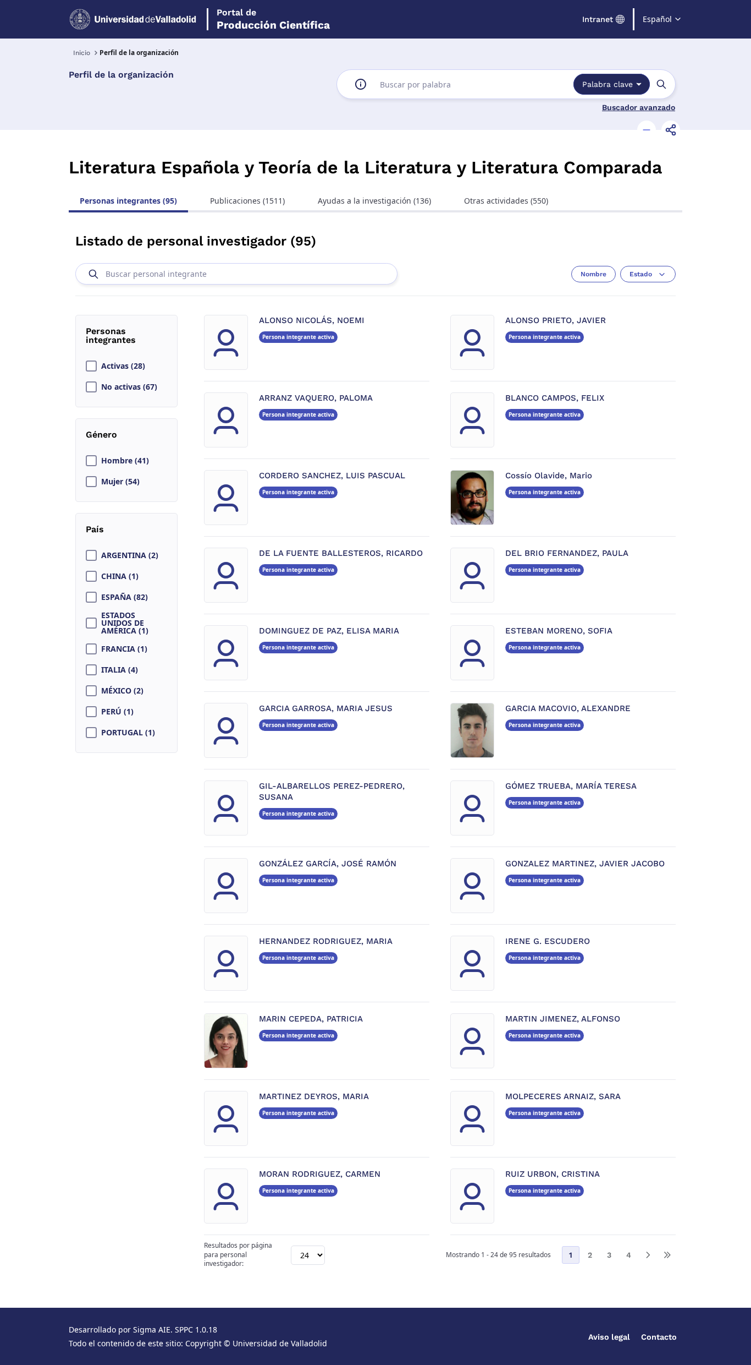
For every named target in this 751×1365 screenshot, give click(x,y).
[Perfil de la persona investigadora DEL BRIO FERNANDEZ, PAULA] (472, 575)
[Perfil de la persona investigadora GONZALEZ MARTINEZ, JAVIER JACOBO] (472, 885)
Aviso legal (609, 1337)
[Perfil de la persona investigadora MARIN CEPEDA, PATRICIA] (226, 1040)
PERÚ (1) (117, 712)
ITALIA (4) (119, 670)
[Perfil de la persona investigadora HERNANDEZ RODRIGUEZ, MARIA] (226, 963)
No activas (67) (129, 387)
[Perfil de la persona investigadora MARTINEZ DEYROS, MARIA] (226, 1118)
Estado (640, 274)
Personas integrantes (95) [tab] (128, 200)
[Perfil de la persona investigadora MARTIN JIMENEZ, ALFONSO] (472, 1040)
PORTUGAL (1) (128, 732)
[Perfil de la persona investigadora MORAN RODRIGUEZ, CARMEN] (226, 1196)
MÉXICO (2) (122, 691)
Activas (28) (123, 366)
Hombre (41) (125, 461)
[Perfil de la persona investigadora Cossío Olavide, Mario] (472, 497)
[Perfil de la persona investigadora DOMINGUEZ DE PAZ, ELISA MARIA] (226, 652)
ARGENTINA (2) (129, 555)
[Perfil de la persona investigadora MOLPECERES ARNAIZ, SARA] (472, 1118)
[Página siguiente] (647, 1255)
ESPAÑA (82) (124, 597)
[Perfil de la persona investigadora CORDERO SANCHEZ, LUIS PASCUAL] (226, 497)
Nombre (593, 274)
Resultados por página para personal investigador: (238, 1255)
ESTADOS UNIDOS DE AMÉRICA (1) (124, 623)
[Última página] (667, 1255)
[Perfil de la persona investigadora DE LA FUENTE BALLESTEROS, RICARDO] (226, 575)
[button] (646, 129)
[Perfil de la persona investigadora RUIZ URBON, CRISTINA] (472, 1196)
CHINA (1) (120, 576)
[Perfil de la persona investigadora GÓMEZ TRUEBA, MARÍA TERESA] (472, 808)
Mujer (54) (120, 481)
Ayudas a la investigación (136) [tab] (374, 200)
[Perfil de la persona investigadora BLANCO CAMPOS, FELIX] (472, 419)
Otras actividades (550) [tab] (506, 200)
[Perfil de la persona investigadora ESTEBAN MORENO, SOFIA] (472, 652)
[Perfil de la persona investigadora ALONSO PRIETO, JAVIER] (472, 342)
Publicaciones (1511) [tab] (247, 200)
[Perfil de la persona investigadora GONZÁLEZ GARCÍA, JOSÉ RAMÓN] (226, 885)
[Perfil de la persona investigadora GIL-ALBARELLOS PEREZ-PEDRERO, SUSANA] (226, 808)
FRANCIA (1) (124, 649)
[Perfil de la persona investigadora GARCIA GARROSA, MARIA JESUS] (226, 730)
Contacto (659, 1337)
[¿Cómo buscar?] (361, 84)
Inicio (81, 53)
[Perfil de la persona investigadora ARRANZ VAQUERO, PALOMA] (226, 419)
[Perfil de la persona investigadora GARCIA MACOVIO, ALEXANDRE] (472, 730)
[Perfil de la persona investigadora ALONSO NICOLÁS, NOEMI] (226, 342)
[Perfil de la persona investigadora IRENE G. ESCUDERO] (472, 963)
